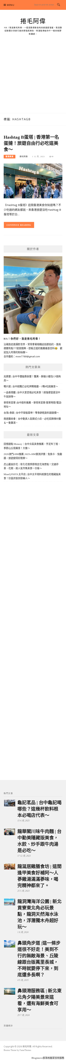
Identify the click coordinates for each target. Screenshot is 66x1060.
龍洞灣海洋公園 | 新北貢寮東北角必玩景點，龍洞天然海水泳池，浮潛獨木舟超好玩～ (39, 914)
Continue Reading (19, 225)
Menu (10, 5)
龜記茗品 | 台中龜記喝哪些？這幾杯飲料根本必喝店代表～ (39, 809)
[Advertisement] (33, 78)
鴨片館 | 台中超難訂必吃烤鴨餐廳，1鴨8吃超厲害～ (31, 386)
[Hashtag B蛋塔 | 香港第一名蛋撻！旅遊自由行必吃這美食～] (33, 180)
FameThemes (25, 1050)
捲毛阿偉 (33, 21)
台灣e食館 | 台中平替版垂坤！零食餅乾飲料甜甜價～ (31, 412)
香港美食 (10, 157)
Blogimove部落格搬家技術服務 (48, 1058)
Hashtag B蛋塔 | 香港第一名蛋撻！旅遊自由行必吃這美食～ (31, 143)
